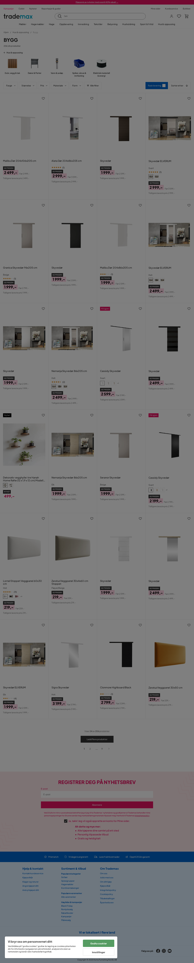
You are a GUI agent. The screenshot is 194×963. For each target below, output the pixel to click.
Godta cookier (98, 943)
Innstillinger (98, 952)
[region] (61, 947)
